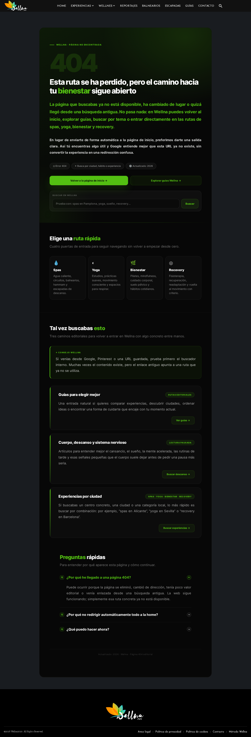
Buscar (190, 203)
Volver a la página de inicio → (88, 180)
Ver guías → (183, 420)
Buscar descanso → (178, 474)
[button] (220, 6)
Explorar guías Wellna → (166, 180)
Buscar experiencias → (176, 527)
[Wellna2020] (16, 6)
